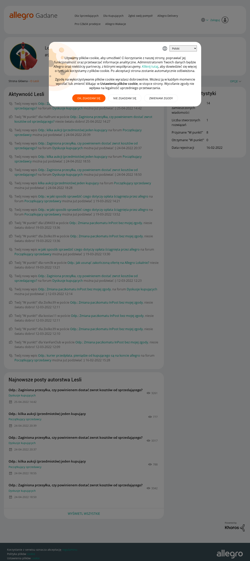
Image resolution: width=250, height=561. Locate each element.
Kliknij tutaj (150, 66)
